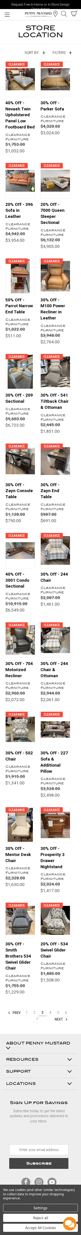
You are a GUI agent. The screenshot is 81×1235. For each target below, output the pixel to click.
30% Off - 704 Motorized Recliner (19, 669)
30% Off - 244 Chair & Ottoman (54, 669)
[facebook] (26, 1182)
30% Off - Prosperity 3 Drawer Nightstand (52, 857)
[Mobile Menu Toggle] (7, 14)
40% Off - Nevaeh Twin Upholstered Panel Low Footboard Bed (20, 115)
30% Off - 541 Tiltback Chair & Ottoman (54, 401)
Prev (16, 1013)
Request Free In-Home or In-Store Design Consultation (40, 6)
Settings (40, 1207)
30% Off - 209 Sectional (19, 398)
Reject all (40, 1217)
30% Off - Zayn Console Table (19, 491)
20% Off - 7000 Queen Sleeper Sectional (52, 213)
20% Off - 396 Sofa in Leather (19, 210)
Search (64, 13)
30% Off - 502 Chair (19, 756)
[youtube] (52, 1182)
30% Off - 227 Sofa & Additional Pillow (54, 762)
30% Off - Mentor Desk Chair (18, 854)
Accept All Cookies (40, 1227)
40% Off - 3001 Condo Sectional (17, 580)
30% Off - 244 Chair (54, 577)
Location (55, 13)
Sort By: (32, 53)
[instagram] (39, 1182)
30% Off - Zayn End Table (49, 491)
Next (59, 1019)
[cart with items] (74, 13)
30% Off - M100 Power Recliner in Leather (52, 309)
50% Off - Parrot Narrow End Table (19, 306)
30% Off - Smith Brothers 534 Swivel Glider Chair (18, 956)
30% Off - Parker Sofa (52, 106)
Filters (59, 53)
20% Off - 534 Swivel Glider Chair (54, 950)
